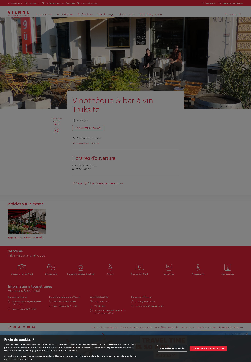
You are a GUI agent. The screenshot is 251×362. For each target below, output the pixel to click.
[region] (125, 348)
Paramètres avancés (172, 348)
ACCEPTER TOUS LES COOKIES (208, 348)
